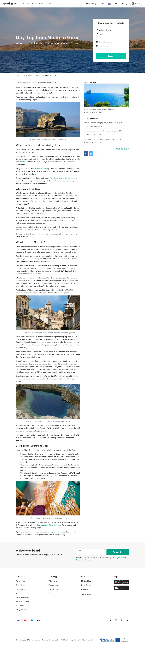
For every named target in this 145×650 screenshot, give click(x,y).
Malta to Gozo (41, 168)
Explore (50, 4)
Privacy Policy (118, 558)
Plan (41, 4)
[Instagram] (116, 620)
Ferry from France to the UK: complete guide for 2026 (103, 131)
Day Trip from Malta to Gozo (45, 75)
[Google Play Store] (121, 582)
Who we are (53, 581)
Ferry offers (30, 4)
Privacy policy (54, 640)
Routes (19, 593)
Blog (29, 75)
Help (102, 4)
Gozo (18, 149)
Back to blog (122, 149)
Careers (51, 593)
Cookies (45, 640)
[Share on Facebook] (86, 153)
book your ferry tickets (50, 525)
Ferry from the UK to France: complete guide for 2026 (103, 139)
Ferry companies (23, 601)
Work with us (53, 585)
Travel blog (20, 585)
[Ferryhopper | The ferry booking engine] (9, 3)
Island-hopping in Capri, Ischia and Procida (99, 109)
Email (79, 550)
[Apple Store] (121, 588)
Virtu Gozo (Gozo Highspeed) (62, 178)
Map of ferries (55, 532)
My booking (91, 4)
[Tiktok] (121, 620)
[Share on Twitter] (91, 153)
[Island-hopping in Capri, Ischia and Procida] (106, 95)
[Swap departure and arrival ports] (124, 32)
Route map (20, 605)
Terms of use (36, 640)
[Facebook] (110, 620)
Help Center (86, 585)
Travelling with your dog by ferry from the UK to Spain (103, 123)
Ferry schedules (22, 597)
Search (111, 56)
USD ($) (124, 4)
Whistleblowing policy (68, 640)
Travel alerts (86, 594)
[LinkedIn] (127, 620)
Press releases (54, 589)
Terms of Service (81, 560)
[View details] (61, 554)
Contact (84, 589)
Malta (22, 162)
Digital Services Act (85, 640)
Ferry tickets (20, 75)
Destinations (21, 589)
